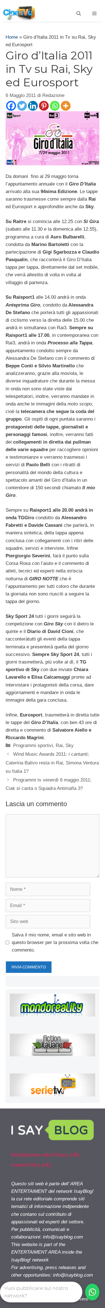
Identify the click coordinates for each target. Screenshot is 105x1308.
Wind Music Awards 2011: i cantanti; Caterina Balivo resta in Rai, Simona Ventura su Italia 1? (52, 763)
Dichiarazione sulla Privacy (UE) (45, 1155)
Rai (59, 745)
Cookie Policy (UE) (31, 1165)
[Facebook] (11, 106)
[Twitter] (22, 106)
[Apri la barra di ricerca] (79, 14)
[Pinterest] (44, 106)
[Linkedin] (33, 106)
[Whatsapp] (55, 106)
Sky (70, 745)
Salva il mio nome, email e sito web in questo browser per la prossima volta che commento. (55, 942)
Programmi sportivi (33, 745)
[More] (66, 106)
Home (12, 37)
